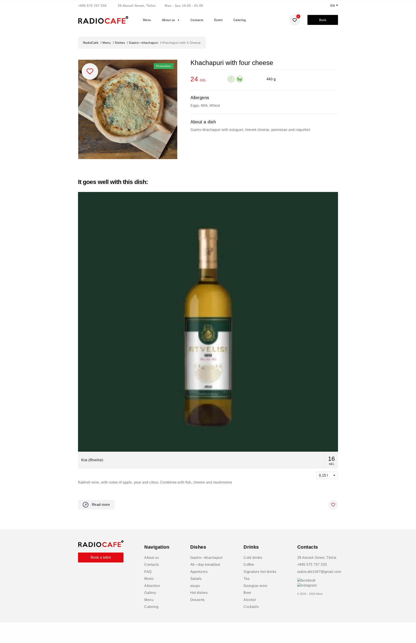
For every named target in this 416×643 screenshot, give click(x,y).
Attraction (152, 586)
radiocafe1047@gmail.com (319, 572)
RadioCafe (90, 42)
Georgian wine (255, 586)
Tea (246, 578)
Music (149, 578)
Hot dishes (199, 593)
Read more (101, 504)
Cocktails (251, 607)
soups (195, 586)
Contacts (196, 20)
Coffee (249, 564)
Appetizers (199, 572)
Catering (239, 20)
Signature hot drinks (260, 572)
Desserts (197, 600)
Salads (196, 578)
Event (218, 20)
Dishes (120, 42)
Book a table (101, 557)
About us (168, 20)
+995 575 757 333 (92, 5)
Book (323, 20)
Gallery (150, 593)
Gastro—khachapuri (143, 42)
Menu (147, 20)
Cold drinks (253, 557)
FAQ (147, 572)
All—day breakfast (205, 564)
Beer (247, 593)
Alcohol (250, 600)
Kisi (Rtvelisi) (92, 460)
